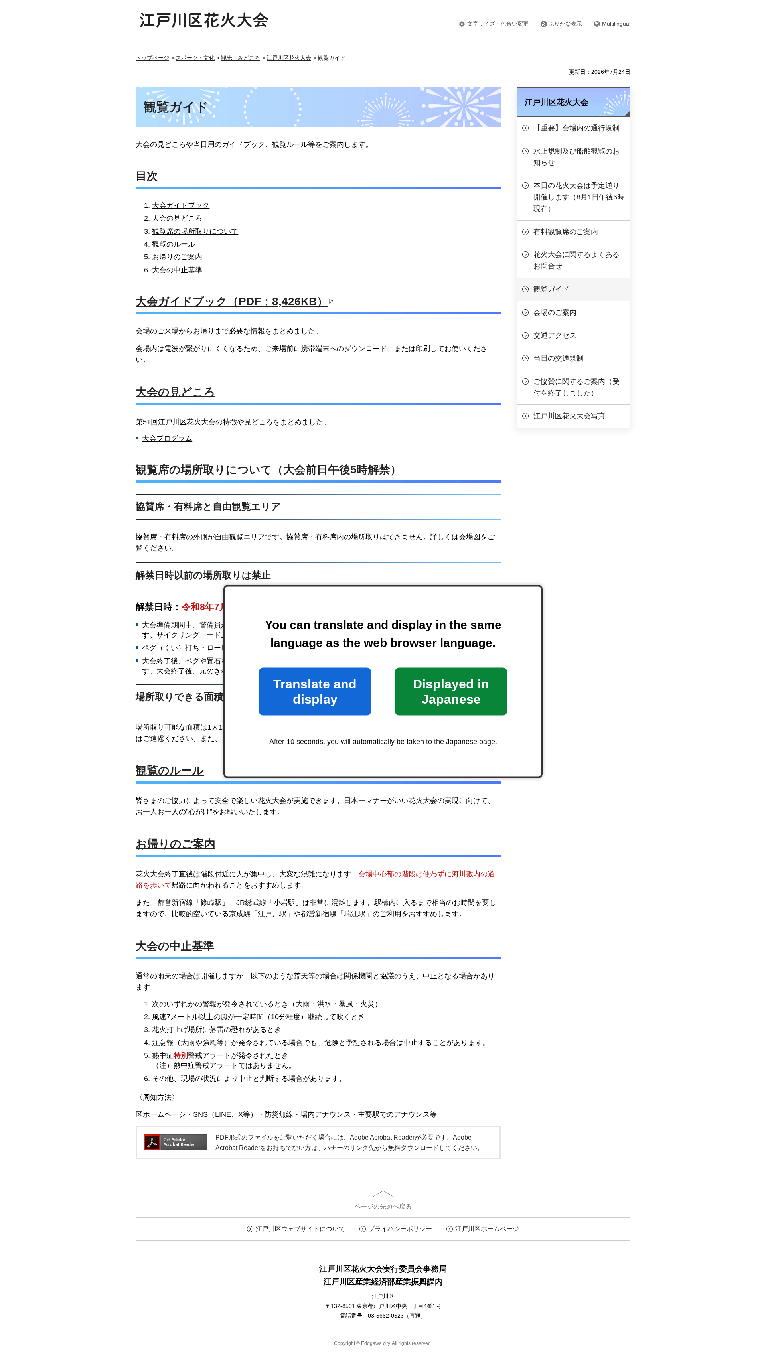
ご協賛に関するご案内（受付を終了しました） (576, 387)
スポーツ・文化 (195, 58)
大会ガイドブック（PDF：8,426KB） (232, 301)
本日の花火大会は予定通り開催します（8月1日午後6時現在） (578, 197)
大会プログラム (167, 438)
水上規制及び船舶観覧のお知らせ (576, 157)
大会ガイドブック (180, 205)
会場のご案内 (554, 312)
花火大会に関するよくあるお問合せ (576, 260)
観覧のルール (173, 244)
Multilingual (616, 23)
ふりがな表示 (565, 23)
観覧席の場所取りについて (195, 231)
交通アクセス (554, 335)
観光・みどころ (240, 58)
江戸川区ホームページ (487, 1228)
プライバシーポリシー (400, 1228)
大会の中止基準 (177, 270)
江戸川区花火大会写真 (569, 416)
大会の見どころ (177, 218)
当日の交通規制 (558, 358)
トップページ (152, 58)
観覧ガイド (551, 289)
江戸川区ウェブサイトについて (300, 1228)
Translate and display (315, 691)
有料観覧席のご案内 (565, 232)
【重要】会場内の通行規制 (576, 128)
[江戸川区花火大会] (204, 23)
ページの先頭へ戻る (383, 1206)
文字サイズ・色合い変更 (498, 23)
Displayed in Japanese (451, 691)
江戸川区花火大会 (289, 58)
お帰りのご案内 (177, 257)
